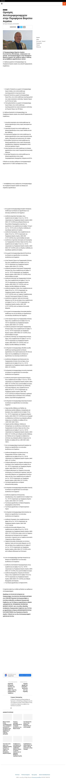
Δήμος (37, 39)
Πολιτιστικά (38, 46)
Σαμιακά (38, 37)
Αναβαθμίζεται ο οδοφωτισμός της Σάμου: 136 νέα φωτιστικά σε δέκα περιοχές (27, 746)
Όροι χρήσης (34, 774)
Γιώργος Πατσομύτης (8, 23)
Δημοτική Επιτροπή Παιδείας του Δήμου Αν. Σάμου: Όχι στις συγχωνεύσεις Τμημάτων (12, 688)
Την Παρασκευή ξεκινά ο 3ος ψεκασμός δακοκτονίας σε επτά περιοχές (27, 724)
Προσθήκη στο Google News (25, 675)
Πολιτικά (38, 45)
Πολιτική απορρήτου (25, 774)
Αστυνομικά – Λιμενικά (40, 41)
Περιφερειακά (5, 9)
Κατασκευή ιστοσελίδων (36, 777)
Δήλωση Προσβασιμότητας (44, 774)
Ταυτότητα (17, 774)
